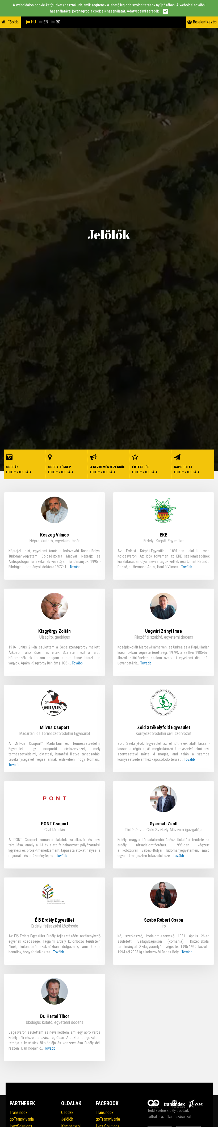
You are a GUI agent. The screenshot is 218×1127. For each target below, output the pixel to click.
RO (57, 21)
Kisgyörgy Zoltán (54, 631)
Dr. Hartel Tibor (54, 1016)
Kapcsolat (186, 469)
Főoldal (13, 21)
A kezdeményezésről (107, 469)
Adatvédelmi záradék (143, 11)
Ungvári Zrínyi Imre (163, 631)
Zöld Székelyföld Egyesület (163, 727)
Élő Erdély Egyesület (54, 920)
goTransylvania (22, 1119)
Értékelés (144, 469)
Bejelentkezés (204, 21)
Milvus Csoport (54, 727)
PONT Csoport (54, 823)
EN (45, 21)
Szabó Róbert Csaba (163, 920)
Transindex (18, 1112)
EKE (163, 535)
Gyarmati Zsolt (164, 823)
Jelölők (67, 1119)
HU (33, 21)
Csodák (18, 469)
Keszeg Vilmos (54, 535)
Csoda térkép (60, 469)
